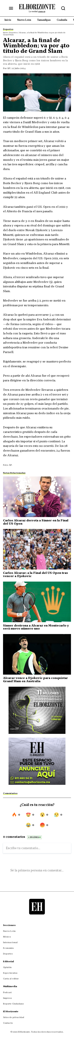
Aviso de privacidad (13, 1017)
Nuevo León (9, 931)
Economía (8, 948)
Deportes (8, 953)
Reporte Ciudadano (13, 1003)
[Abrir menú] (11, 8)
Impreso (7, 998)
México (7, 936)
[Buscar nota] (63, 8)
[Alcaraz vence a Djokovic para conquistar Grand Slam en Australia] (37, 654)
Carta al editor (11, 978)
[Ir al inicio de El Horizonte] (37, 8)
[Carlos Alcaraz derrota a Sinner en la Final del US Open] (37, 496)
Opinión (7, 967)
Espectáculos (10, 973)
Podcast (7, 992)
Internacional (10, 942)
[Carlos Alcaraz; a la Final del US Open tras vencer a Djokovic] (37, 549)
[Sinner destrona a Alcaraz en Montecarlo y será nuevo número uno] (37, 602)
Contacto (8, 1023)
